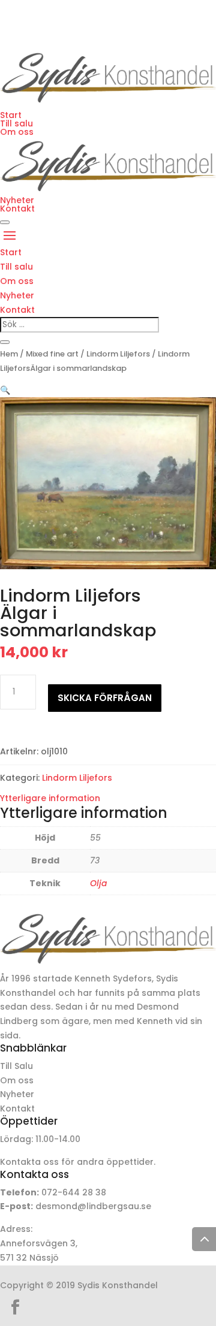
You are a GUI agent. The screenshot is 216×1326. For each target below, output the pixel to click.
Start (11, 115)
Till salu (16, 123)
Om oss (17, 132)
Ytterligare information (50, 798)
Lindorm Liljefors (118, 354)
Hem (9, 354)
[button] (5, 390)
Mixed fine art (52, 354)
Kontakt (17, 209)
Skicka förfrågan (105, 697)
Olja (98, 883)
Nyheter (17, 200)
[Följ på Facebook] (15, 1307)
